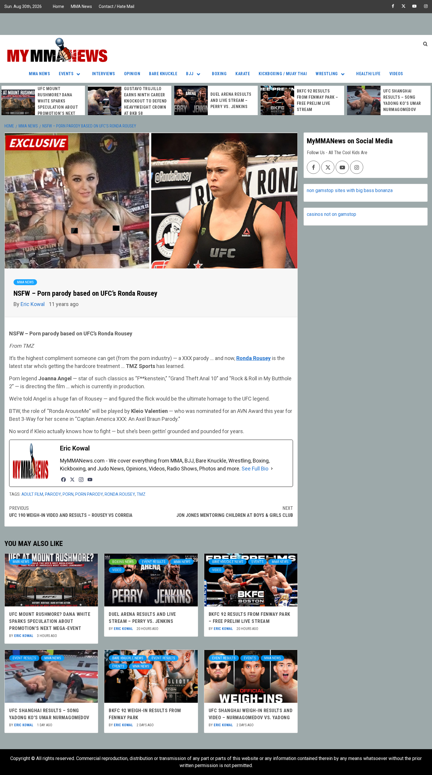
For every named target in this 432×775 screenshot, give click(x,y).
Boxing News (122, 562)
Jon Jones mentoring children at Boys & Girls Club (234, 511)
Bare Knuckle (163, 73)
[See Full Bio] (271, 469)
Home (58, 6)
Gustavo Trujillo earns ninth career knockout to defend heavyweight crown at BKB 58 (145, 101)
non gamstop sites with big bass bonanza (350, 190)
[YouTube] (89, 479)
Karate (242, 73)
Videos (396, 73)
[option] (43, 104)
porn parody (89, 494)
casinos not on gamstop (331, 214)
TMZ (141, 494)
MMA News (81, 6)
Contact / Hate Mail (116, 6)
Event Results (153, 562)
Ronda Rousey (120, 494)
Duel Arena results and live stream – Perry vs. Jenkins (231, 100)
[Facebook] (63, 479)
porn (68, 494)
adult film (32, 494)
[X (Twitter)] (72, 479)
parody (53, 494)
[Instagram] (81, 479)
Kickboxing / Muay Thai (283, 73)
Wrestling (327, 73)
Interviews (103, 73)
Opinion (132, 73)
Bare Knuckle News (227, 562)
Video (116, 570)
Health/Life (368, 73)
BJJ (190, 73)
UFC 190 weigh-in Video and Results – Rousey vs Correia (71, 511)
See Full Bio (255, 468)
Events (66, 73)
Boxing (219, 73)
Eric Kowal (33, 304)
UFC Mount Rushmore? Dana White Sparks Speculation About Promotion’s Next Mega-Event (49, 621)
